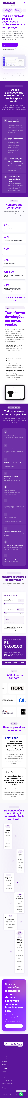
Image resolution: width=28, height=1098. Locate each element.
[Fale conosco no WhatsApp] (21, 1094)
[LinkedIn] (5, 1088)
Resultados (4, 1061)
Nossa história (5, 1074)
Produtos (4, 1064)
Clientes (4, 1071)
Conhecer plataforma (8, 49)
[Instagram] (2, 1088)
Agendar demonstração (10, 45)
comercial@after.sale (7, 1080)
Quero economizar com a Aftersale (14, 662)
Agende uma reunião (14, 1026)
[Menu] (25, 3)
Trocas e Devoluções (7, 1059)
